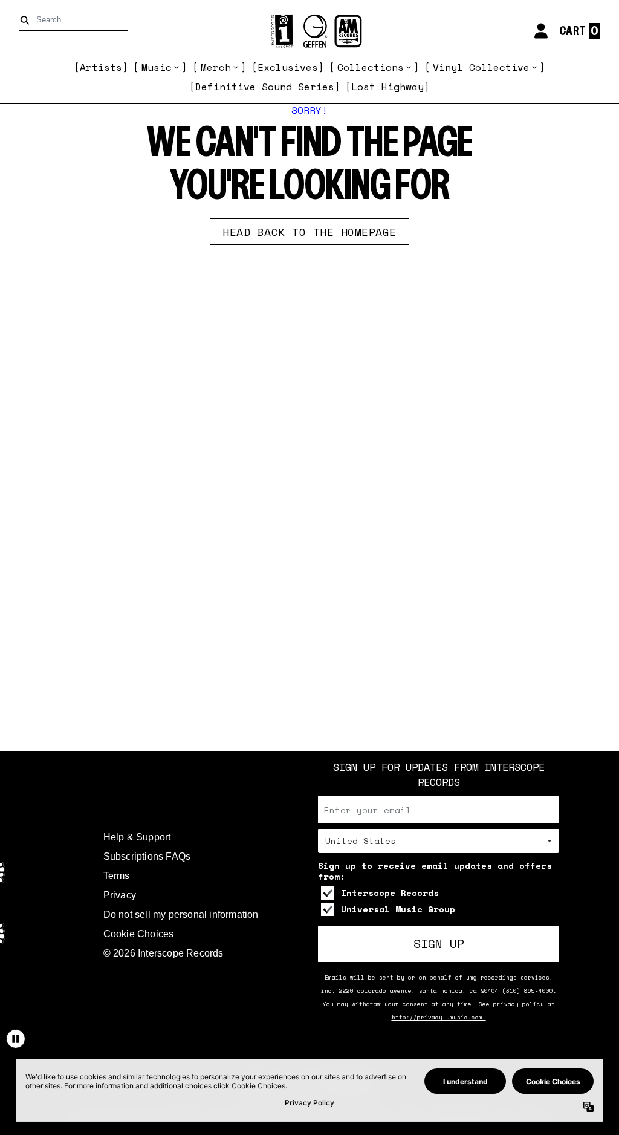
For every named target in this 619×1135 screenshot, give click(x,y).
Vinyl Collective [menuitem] (481, 67)
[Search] (26, 20)
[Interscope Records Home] (309, 31)
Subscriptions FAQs (147, 856)
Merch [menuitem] (216, 67)
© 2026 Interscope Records (163, 953)
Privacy (119, 895)
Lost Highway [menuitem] (387, 86)
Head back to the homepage (309, 232)
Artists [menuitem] (101, 67)
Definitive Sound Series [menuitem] (264, 86)
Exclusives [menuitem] (288, 67)
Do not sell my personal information (181, 914)
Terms (116, 876)
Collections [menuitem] (370, 67)
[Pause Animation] (15, 1038)
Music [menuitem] (156, 67)
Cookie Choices (138, 934)
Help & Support (137, 837)
